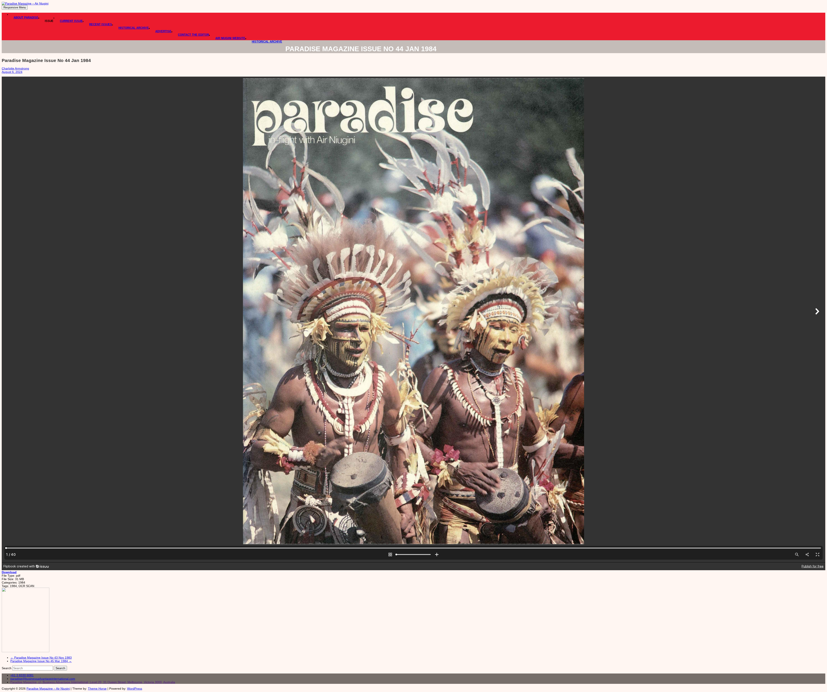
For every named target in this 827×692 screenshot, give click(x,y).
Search (7, 668)
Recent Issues (100, 24)
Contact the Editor (193, 34)
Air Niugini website (230, 38)
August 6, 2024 (12, 72)
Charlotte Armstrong (15, 68)
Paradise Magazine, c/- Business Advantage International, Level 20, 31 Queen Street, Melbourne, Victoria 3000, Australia (92, 682)
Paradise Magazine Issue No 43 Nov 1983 (41, 657)
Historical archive (267, 41)
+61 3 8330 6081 (22, 675)
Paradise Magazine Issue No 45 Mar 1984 (41, 661)
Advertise (163, 31)
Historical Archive (133, 27)
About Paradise (26, 17)
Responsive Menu (14, 7)
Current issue (71, 21)
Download (9, 572)
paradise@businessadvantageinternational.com (42, 678)
